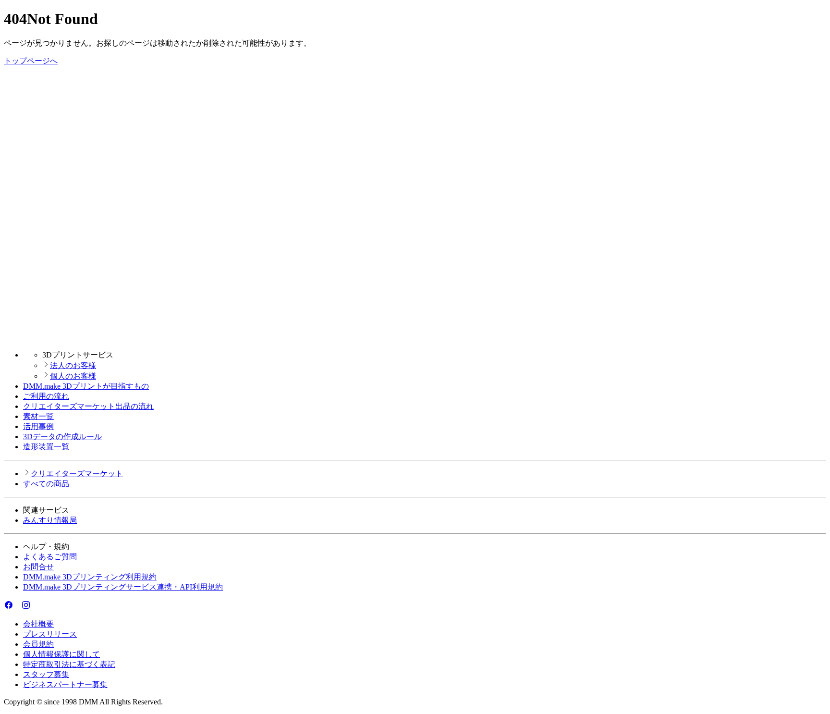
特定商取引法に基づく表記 (69, 664)
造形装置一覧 (46, 447)
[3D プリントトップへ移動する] (415, 338)
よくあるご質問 (50, 557)
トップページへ (31, 61)
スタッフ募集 (46, 674)
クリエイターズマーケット (77, 473)
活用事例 (38, 426)
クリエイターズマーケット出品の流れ (88, 406)
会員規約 (38, 644)
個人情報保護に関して (61, 654)
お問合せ (38, 567)
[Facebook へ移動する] (8, 607)
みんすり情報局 (50, 520)
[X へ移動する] (17, 607)
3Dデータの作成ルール (62, 436)
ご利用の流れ (46, 396)
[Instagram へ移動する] (26, 607)
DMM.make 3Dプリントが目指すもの (86, 386)
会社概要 (38, 624)
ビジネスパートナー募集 (65, 684)
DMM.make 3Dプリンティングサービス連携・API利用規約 (123, 587)
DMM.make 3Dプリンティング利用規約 (90, 577)
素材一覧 (38, 416)
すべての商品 (46, 484)
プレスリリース (50, 634)
